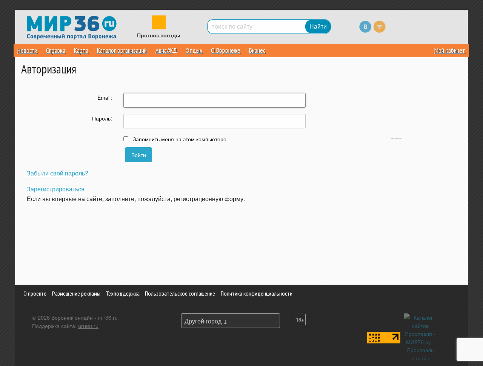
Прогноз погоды (158, 35)
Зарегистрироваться (56, 189)
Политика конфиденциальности (256, 293)
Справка (55, 50)
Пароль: (102, 118)
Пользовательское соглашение (180, 293)
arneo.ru (88, 325)
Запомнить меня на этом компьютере (178, 139)
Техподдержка (123, 293)
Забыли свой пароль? (57, 173)
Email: (104, 97)
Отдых (194, 50)
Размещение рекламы (76, 293)
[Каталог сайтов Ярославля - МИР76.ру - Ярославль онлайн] (420, 337)
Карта (81, 50)
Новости (27, 50)
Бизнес (257, 50)
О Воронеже (225, 50)
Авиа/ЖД (166, 50)
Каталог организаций (122, 50)
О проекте (34, 293)
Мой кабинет (449, 50)
